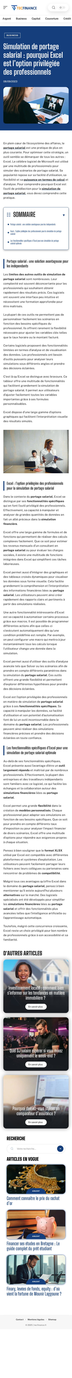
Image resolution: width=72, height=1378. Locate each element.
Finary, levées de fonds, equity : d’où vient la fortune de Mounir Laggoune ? (34, 1291)
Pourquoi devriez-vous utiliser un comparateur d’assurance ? (36, 1111)
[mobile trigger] (6, 7)
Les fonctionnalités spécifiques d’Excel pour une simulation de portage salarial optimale (34, 242)
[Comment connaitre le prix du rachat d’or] (36, 1179)
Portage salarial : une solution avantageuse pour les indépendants (33, 224)
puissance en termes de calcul (44, 179)
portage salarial (14, 147)
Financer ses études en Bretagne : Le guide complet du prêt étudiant (33, 1246)
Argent (36, 1191)
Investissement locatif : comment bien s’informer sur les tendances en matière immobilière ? (36, 993)
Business (12, 35)
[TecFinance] (24, 7)
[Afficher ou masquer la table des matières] (50, 215)
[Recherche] (53, 7)
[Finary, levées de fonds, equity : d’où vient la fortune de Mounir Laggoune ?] (36, 1269)
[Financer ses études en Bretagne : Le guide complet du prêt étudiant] (36, 1224)
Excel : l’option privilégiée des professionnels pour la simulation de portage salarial (35, 232)
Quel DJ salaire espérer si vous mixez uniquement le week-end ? (36, 1053)
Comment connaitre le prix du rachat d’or (33, 1200)
